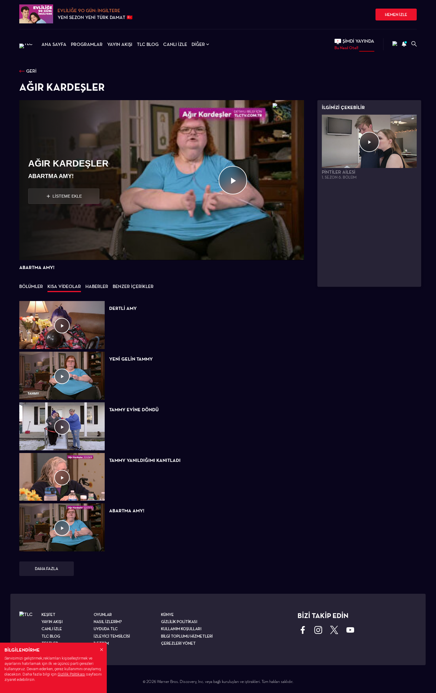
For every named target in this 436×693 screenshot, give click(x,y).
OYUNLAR (103, 614)
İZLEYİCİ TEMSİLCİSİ (112, 636)
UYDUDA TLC (106, 628)
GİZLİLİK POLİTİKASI (179, 621)
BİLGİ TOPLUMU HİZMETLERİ (187, 636)
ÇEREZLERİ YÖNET (178, 643)
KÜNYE (167, 614)
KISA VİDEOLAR (64, 286)
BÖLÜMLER (31, 286)
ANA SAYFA (54, 44)
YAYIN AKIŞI (119, 44)
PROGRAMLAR (87, 44)
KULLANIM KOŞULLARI (181, 628)
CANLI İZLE (175, 44)
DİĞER (198, 44)
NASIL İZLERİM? (108, 621)
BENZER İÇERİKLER (133, 286)
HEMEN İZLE (396, 14)
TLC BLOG (148, 44)
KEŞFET (48, 614)
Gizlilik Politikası (71, 674)
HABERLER (96, 286)
